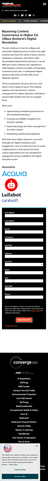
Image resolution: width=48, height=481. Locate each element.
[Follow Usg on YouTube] (30, 15)
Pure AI (24, 414)
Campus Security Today (24, 390)
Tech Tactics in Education (24, 437)
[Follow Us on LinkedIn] (15, 15)
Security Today (24, 425)
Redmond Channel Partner (24, 421)
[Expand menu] (44, 4)
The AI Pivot (24, 441)
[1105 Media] (24, 373)
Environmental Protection (24, 394)
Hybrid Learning (31, 21)
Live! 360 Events (24, 398)
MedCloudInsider (24, 406)
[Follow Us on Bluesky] (22, 15)
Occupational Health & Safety (24, 410)
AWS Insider (24, 386)
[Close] (37, 446)
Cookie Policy (13, 464)
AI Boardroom (24, 378)
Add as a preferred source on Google (16, 10)
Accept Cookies (20, 476)
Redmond (24, 418)
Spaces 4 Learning (24, 429)
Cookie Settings (20, 469)
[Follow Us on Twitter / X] (19, 15)
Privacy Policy (35, 310)
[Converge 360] (24, 362)
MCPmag (24, 402)
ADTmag (24, 382)
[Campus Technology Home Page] (11, 5)
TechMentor (24, 433)
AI (20, 21)
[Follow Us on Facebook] (26, 15)
